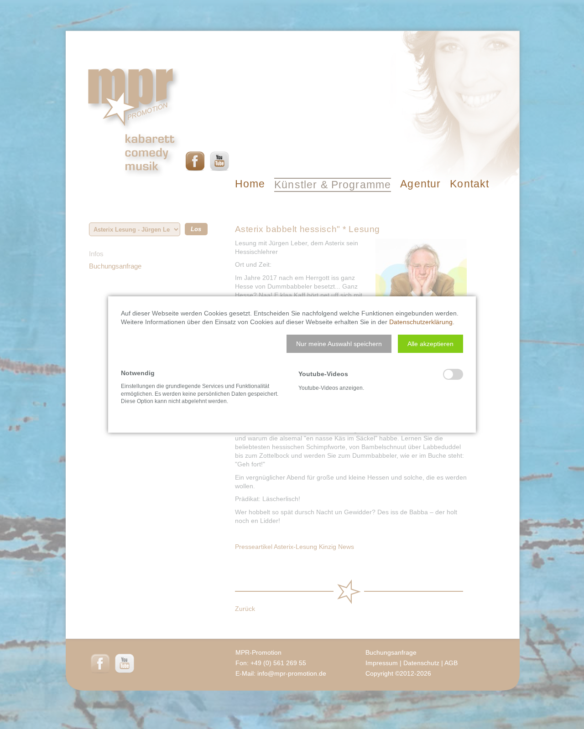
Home (250, 184)
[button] (339, 344)
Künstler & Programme (332, 185)
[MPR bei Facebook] (195, 160)
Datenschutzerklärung (421, 322)
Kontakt (469, 184)
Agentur (420, 184)
